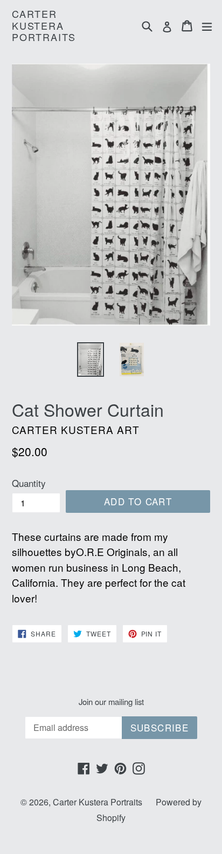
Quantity (29, 483)
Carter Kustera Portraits (44, 25)
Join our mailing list (111, 702)
